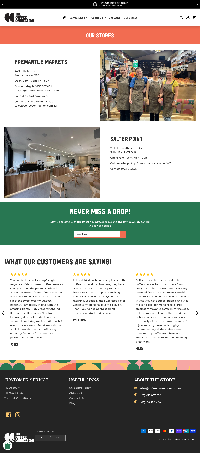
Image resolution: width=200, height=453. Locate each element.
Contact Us (76, 398)
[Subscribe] (123, 234)
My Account (12, 387)
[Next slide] (197, 313)
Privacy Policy (13, 392)
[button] (78, 17)
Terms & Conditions (17, 398)
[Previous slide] (3, 313)
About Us (75, 392)
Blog (72, 403)
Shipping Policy (80, 387)
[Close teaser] (13, 439)
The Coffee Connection (181, 439)
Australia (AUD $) (49, 437)
